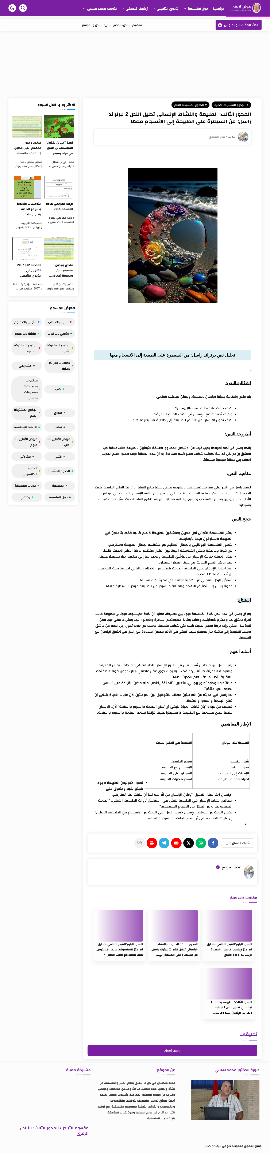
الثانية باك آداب (58, 322)
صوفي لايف (223, 1146)
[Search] (23, 8)
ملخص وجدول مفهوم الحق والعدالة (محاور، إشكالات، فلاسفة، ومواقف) (60, 270)
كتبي (58, 456)
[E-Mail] (177, 843)
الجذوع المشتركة (58, 471)
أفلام (58, 427)
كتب (58, 389)
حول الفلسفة (58, 497)
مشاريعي (25, 365)
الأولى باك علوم (25, 322)
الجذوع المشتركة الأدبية (229, 105)
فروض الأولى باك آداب (58, 442)
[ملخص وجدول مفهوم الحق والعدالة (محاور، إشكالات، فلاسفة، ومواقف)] (59, 248)
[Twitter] (189, 843)
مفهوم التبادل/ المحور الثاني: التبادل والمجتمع (112, 25)
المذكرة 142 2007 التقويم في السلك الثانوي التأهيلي (29, 270)
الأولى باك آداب (58, 333)
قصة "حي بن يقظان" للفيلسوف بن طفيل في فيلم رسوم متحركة (59, 148)
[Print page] (153, 843)
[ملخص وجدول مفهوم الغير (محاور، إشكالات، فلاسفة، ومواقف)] (27, 126)
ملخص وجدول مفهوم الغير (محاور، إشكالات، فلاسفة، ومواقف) (27, 148)
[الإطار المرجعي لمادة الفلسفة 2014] (59, 187)
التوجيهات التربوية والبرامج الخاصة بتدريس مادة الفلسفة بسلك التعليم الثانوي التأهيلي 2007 (29, 209)
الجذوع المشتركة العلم (189, 105)
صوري (58, 412)
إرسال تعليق (172, 1050)
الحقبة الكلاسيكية (29, 471)
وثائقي (25, 497)
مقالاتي (25, 456)
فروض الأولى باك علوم (25, 442)
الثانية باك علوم (25, 333)
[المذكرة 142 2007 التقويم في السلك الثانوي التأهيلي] (27, 248)
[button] (12, 8)
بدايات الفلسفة (25, 485)
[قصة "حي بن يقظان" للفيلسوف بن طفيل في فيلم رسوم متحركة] (59, 126)
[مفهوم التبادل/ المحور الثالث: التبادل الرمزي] (51, 1101)
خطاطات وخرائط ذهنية (59, 365)
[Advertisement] (135, 64)
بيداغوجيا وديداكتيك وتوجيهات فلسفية (30, 389)
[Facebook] (214, 843)
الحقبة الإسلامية (25, 427)
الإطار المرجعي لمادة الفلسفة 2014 (59, 206)
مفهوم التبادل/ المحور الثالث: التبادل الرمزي (54, 1130)
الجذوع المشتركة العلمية (25, 348)
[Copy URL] (140, 843)
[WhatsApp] (202, 843)
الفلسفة (58, 485)
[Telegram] (165, 843)
